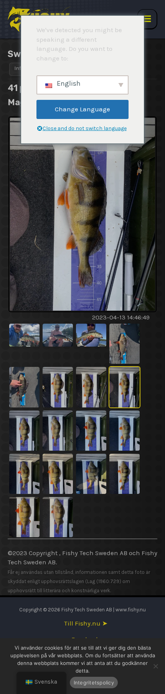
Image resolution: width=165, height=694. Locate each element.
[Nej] (155, 666)
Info (19, 68)
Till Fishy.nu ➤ (85, 623)
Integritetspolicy (94, 682)
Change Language (82, 109)
